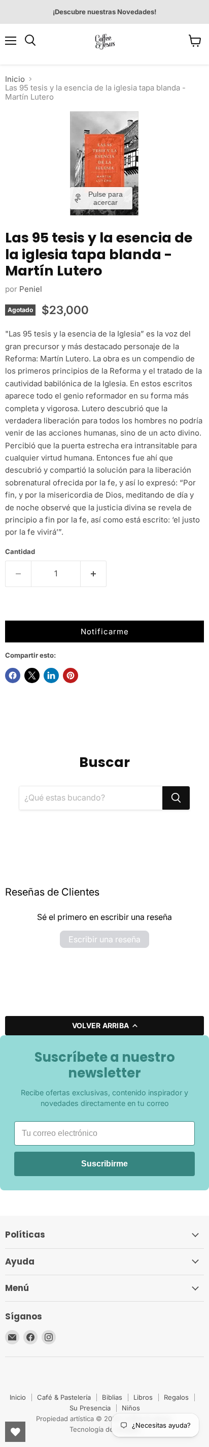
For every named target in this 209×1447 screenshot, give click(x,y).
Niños (131, 1408)
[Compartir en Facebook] (12, 675)
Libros (143, 1397)
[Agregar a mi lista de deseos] (15, 610)
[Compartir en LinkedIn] (51, 675)
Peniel (30, 289)
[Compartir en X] (32, 675)
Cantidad (20, 552)
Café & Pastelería (64, 1397)
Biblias (112, 1397)
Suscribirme (104, 1163)
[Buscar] (176, 798)
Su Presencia (90, 1408)
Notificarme (105, 631)
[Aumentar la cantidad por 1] (94, 574)
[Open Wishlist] (15, 1432)
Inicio (15, 79)
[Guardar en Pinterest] (70, 675)
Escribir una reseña (104, 939)
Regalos (176, 1397)
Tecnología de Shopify (104, 1429)
